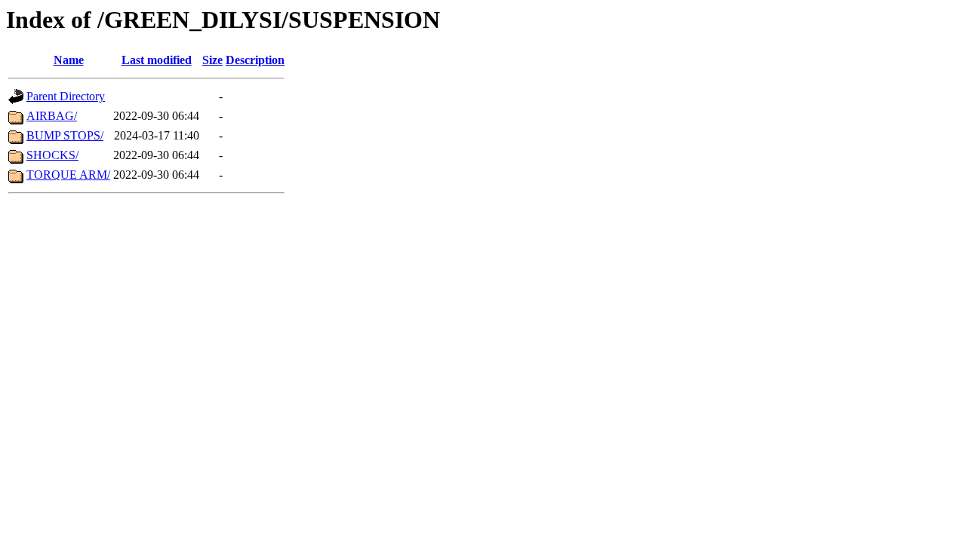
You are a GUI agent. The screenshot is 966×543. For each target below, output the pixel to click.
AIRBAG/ (51, 115)
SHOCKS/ (52, 155)
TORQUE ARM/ (68, 174)
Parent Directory (65, 96)
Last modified (157, 60)
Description (255, 60)
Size (212, 60)
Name (69, 60)
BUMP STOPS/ (64, 135)
